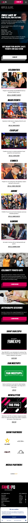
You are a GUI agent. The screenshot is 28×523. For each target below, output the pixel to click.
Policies (2, 504)
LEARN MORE (14, 284)
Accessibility (3, 505)
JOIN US (14, 390)
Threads (20, 502)
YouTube (20, 499)
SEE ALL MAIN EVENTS (14, 125)
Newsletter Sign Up (5, 498)
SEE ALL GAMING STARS (14, 246)
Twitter (20, 495)
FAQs (2, 502)
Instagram (21, 496)
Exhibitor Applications (5, 501)
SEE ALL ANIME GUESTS (14, 216)
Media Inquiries (4, 499)
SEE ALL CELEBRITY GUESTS (14, 95)
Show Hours (3, 495)
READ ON (14, 422)
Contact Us (3, 496)
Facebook (21, 498)
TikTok (20, 501)
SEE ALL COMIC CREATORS (14, 186)
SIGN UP (18, 2)
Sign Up (14, 57)
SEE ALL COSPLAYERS (14, 155)
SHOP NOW (14, 358)
